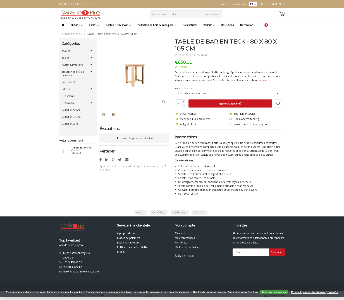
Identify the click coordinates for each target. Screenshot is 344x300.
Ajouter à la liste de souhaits (115, 166)
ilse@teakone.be (72, 267)
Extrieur (207, 25)
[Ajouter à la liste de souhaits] (278, 103)
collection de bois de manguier (155, 25)
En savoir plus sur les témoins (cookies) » (314, 292)
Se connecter (239, 4)
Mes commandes (185, 238)
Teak (198, 212)
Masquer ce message (274, 292)
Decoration (246, 25)
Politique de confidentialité (132, 247)
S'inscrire (222, 4)
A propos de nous (127, 233)
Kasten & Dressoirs (117, 25)
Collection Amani (71, 109)
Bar (139, 212)
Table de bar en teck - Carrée (81, 149)
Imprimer (104, 169)
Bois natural (190, 25)
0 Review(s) (200, 54)
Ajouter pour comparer (150, 166)
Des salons (227, 25)
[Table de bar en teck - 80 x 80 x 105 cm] (134, 73)
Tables (93, 25)
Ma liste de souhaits (186, 247)
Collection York (70, 123)
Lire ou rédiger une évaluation (136, 138)
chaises (75, 25)
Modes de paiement (128, 238)
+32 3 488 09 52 (274, 4)
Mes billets (181, 242)
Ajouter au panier (228, 103)
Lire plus (262, 80)
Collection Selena (71, 116)
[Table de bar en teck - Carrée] (64, 151)
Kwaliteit (179, 212)
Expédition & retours (129, 242)
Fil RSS (121, 251)
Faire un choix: (183, 88)
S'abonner (277, 252)
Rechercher (212, 14)
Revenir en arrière (73, 33)
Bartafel (158, 212)
